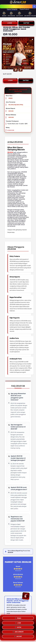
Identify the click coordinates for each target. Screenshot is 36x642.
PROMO (19, 617)
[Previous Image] (3, 53)
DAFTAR (26, 23)
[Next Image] (32, 53)
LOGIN (9, 23)
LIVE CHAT (19, 637)
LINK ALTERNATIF (19, 632)
